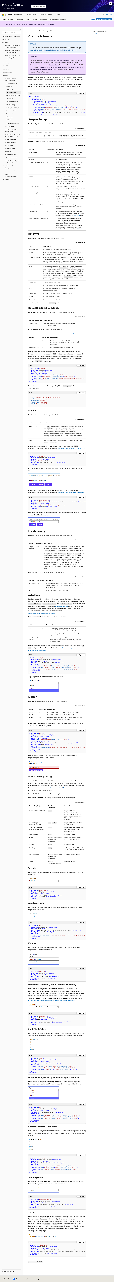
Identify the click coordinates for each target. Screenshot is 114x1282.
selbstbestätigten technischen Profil (48, 788)
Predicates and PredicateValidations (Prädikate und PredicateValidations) (51, 1000)
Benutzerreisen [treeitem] (10, 114)
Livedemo (43, 794)
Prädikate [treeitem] (10, 98)
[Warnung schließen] (110, 3)
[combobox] (11, 32)
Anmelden (109, 14)
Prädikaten (80, 229)
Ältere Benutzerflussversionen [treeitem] (11, 175)
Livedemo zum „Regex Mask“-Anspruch (70, 493)
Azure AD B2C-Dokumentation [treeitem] (11, 36)
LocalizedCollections (61, 606)
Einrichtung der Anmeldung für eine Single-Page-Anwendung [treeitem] (12, 58)
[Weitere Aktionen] (84, 31)
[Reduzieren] (20, 29)
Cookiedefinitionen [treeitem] (10, 148)
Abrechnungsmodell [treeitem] (10, 142)
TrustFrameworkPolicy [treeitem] (12, 83)
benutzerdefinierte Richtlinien (61, 60)
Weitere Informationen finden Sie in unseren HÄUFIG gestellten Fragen (53, 50)
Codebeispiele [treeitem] (9, 145)
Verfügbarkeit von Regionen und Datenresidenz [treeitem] (12, 162)
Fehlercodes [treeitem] (8, 151)
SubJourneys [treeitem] (9, 117)
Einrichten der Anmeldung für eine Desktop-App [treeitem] (12, 51)
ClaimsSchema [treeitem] (11, 92)
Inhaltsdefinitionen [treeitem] (12, 101)
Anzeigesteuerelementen (71, 788)
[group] (57, 105)
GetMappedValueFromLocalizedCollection (41, 613)
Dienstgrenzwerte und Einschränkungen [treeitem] (11, 130)
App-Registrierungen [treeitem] (11, 139)
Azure (35, 31)
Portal (93, 19)
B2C (51, 31)
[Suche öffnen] (104, 14)
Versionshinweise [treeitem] (9, 126)
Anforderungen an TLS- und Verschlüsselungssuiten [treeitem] (12, 135)
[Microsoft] (3, 15)
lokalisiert (58, 156)
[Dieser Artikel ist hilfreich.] (94, 34)
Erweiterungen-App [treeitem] (10, 154)
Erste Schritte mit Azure (104, 19)
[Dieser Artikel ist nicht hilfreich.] (96, 34)
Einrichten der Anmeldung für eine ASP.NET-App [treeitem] (12, 46)
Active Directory (43, 31)
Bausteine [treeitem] (10, 89)
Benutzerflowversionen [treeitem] (11, 171)
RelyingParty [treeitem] (9, 120)
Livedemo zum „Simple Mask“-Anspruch (71, 448)
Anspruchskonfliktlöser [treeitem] (12, 123)
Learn (30, 31)
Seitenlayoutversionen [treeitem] (11, 158)
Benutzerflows (54, 65)
